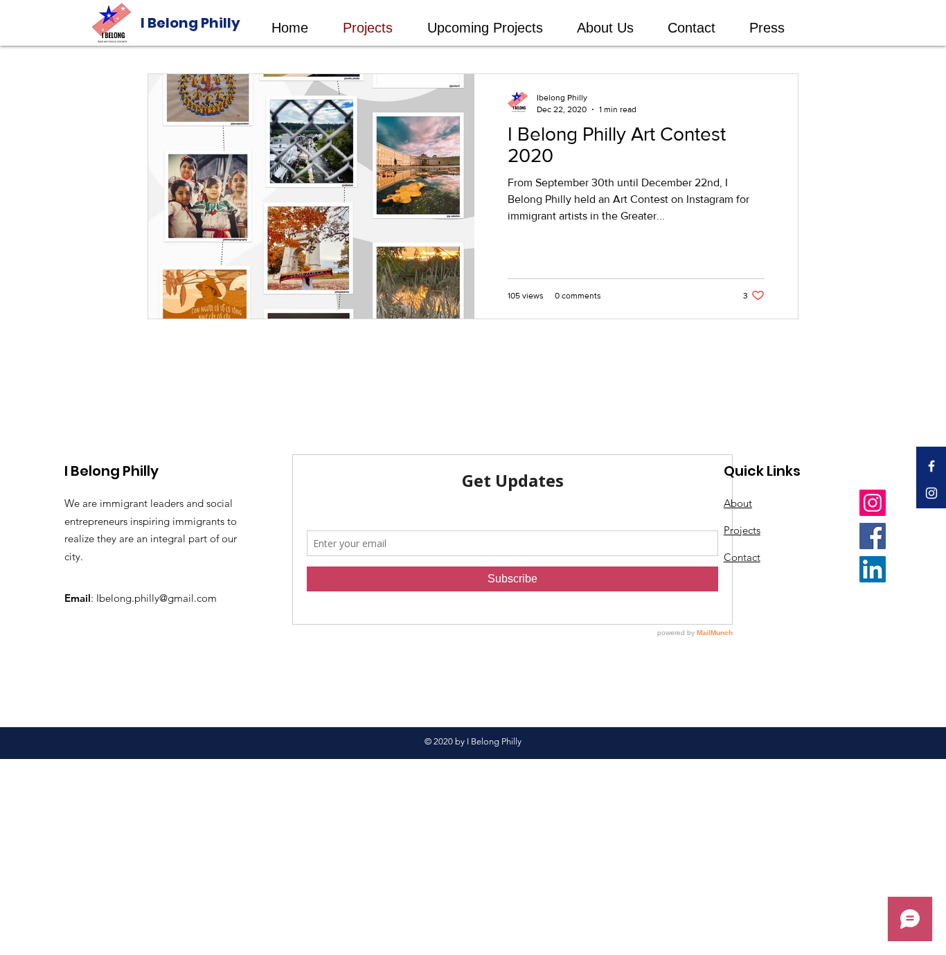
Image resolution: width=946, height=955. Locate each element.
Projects (742, 530)
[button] (491, 28)
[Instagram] (872, 503)
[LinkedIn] (872, 569)
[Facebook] (872, 536)
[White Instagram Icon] (931, 493)
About (738, 503)
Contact (742, 557)
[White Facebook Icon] (931, 466)
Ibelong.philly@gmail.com (156, 598)
